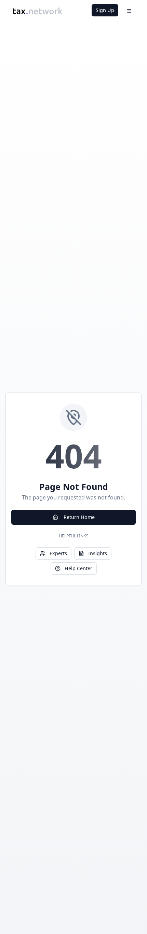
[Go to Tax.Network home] (37, 10)
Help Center (78, 568)
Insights (97, 553)
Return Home (79, 517)
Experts (58, 553)
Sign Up (105, 10)
